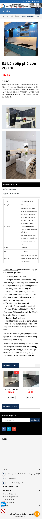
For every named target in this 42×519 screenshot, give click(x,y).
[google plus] (14, 429)
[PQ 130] (11, 379)
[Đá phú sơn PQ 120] (31, 379)
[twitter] (9, 429)
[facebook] (4, 429)
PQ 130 (11, 389)
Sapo (25, 516)
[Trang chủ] (21, 5)
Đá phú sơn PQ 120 (30, 389)
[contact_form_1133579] (37, 514)
